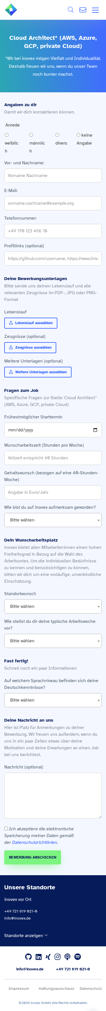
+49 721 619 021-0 (20, 911)
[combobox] (53, 520)
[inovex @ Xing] (48, 957)
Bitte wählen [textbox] (22, 520)
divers (61, 143)
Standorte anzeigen (24, 935)
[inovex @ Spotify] (77, 957)
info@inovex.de (17, 918)
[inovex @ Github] (28, 957)
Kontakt (83, 9)
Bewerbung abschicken (32, 857)
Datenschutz (91, 988)
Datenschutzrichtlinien (34, 842)
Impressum (18, 988)
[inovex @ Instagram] (57, 957)
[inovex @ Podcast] (67, 957)
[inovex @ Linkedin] (39, 957)
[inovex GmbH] (19, 14)
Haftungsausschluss (56, 988)
